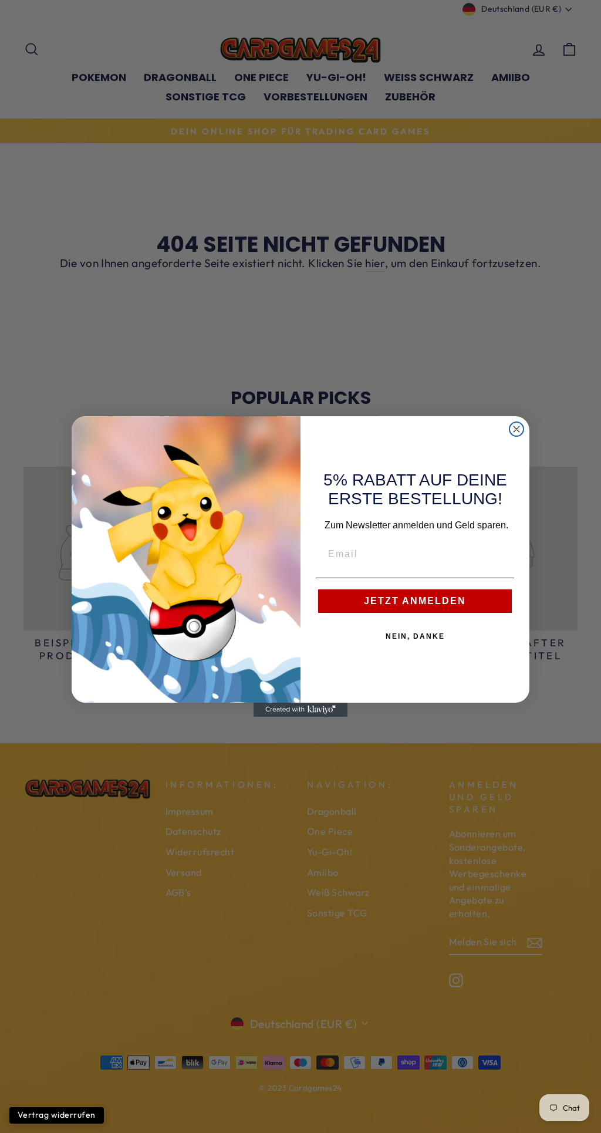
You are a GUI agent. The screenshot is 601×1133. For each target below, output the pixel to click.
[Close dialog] (516, 429)
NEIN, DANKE (415, 636)
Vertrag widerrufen (57, 1115)
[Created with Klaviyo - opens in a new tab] (300, 710)
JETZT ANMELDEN (415, 601)
